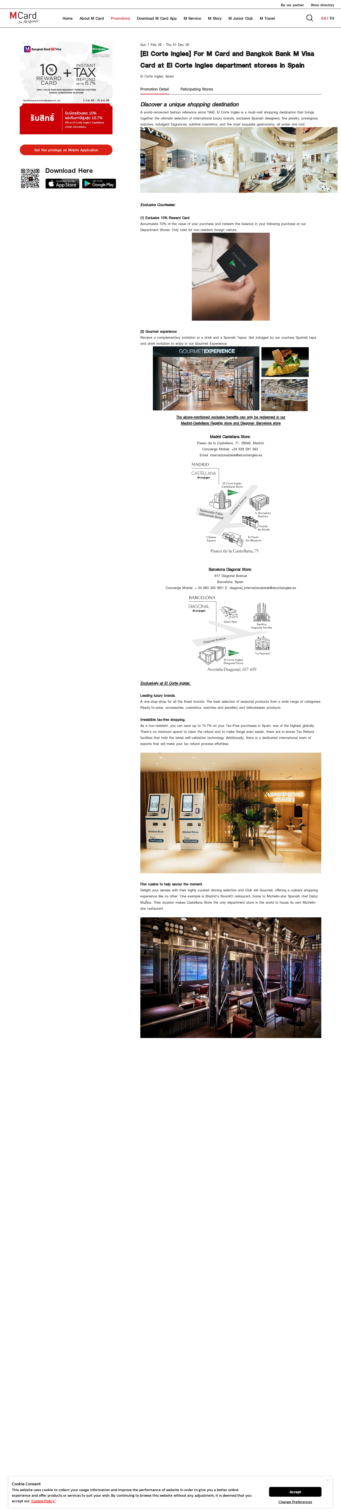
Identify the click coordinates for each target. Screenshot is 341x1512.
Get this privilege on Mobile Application (66, 150)
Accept (295, 1492)
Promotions (120, 18)
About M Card (92, 18)
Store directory (322, 5)
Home (68, 18)
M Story (215, 18)
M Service (192, 18)
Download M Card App (157, 18)
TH (331, 18)
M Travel (267, 18)
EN (323, 18)
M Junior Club (240, 18)
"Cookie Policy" (43, 1501)
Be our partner (292, 5)
